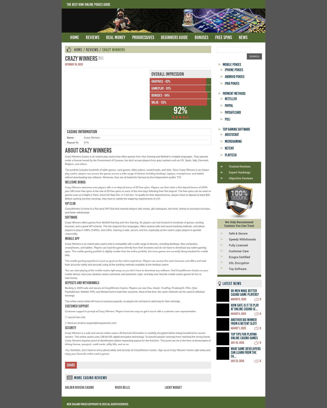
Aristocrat (232, 135)
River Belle (122, 387)
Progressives (143, 37)
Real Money (115, 37)
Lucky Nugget (173, 387)
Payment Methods (234, 93)
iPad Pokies (232, 83)
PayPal (229, 106)
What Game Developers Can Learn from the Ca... (246, 352)
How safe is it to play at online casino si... (245, 307)
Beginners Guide (174, 37)
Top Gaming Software (236, 129)
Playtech (231, 155)
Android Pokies (234, 77)
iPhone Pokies (234, 70)
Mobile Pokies (232, 64)
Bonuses (201, 37)
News (243, 37)
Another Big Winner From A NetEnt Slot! (244, 321)
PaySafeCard (233, 112)
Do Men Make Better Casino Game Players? (245, 292)
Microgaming (233, 141)
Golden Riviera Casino (79, 387)
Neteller (231, 99)
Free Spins (223, 37)
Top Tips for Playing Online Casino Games (244, 336)
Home (74, 37)
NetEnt (229, 148)
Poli (227, 119)
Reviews (92, 37)
